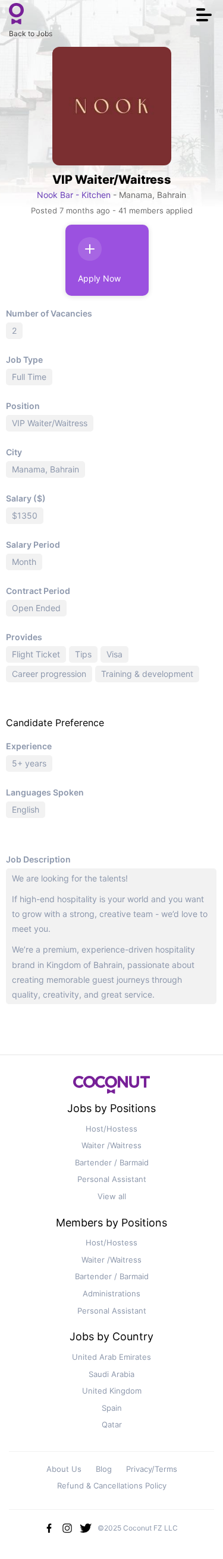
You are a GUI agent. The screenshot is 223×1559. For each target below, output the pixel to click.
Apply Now (99, 278)
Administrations (111, 1293)
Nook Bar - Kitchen (75, 195)
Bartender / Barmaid (112, 1162)
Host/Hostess (111, 1128)
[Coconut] (111, 1088)
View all (112, 1196)
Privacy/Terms (151, 1469)
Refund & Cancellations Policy (112, 1485)
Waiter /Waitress (111, 1145)
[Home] (16, 15)
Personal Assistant (111, 1179)
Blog (104, 1469)
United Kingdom (112, 1390)
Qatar (112, 1424)
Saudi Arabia (111, 1374)
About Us (63, 1469)
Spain (112, 1408)
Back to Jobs (30, 33)
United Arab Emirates (111, 1357)
